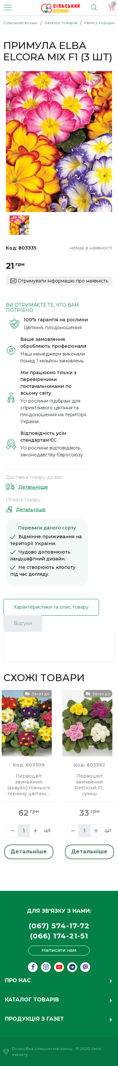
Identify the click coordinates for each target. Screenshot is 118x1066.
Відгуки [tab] (23, 623)
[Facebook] (33, 967)
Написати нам (59, 950)
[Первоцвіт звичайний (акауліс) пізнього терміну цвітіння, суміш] (27, 723)
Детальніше (33, 487)
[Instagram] (46, 967)
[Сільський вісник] (60, 8)
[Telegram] (72, 967)
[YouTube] (59, 967)
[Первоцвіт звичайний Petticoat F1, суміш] (87, 723)
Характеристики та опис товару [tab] (51, 607)
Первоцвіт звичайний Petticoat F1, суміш (89, 785)
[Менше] (12, 830)
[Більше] (35, 830)
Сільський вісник (20, 22)
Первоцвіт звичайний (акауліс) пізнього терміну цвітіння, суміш (28, 785)
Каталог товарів (61, 22)
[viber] (85, 967)
